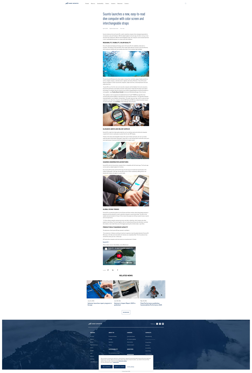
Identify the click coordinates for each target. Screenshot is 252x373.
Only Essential (107, 366)
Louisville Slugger (94, 361)
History (110, 345)
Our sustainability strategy (114, 353)
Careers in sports (130, 345)
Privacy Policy (148, 342)
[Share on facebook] (119, 270)
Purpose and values (113, 336)
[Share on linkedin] (114, 270)
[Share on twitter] (109, 270)
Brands (87, 3)
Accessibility (148, 348)
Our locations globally (131, 339)
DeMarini (92, 356)
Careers (107, 3)
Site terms (147, 345)
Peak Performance (94, 345)
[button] (185, 3)
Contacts (127, 3)
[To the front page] (72, 3)
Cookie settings (148, 354)
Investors (113, 3)
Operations (111, 342)
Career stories (130, 342)
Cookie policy (116, 362)
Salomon (92, 339)
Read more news (126, 312)
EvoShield (92, 359)
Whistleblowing (148, 336)
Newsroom (119, 3)
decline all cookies (123, 361)
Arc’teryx (92, 336)
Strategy (110, 339)
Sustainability (100, 3)
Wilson (91, 342)
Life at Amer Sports (131, 336)
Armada (92, 350)
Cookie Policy (148, 351)
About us (93, 3)
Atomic (91, 347)
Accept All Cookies (120, 366)
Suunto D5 (105, 242)
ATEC (91, 353)
